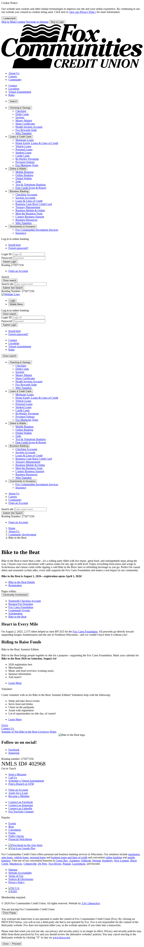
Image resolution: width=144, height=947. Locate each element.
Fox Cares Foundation (20, 607)
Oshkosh (86, 860)
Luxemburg (78, 863)
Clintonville (30, 863)
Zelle (18, 181)
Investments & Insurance (22, 481)
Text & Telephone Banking (30, 184)
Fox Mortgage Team (26, 165)
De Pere (42, 863)
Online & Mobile (18, 423)
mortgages (134, 854)
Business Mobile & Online (30, 210)
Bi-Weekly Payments (27, 158)
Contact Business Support (29, 216)
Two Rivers (54, 863)
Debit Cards (22, 114)
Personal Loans (23, 149)
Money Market (23, 120)
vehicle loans (21, 857)
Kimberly (107, 860)
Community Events (19, 610)
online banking (114, 857)
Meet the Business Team (28, 213)
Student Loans (23, 152)
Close (6, 943)
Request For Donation (20, 604)
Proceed (16, 943)
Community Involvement (22, 534)
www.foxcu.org (61, 937)
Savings (19, 117)
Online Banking (24, 175)
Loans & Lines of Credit (28, 200)
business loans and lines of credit (69, 857)
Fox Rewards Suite (26, 130)
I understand (9, 18)
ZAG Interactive (91, 903)
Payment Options (25, 162)
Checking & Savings (20, 362)
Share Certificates (25, 123)
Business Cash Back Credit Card (33, 204)
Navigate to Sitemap (37, 21)
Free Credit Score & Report (30, 187)
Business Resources (26, 219)
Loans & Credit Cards (21, 391)
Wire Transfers (23, 133)
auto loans (7, 857)
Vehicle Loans (23, 146)
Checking (20, 111)
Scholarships (15, 613)
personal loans (38, 857)
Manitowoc (15, 863)
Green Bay (62, 860)
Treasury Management (27, 207)
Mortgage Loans (24, 140)
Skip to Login (57, 22)
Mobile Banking (24, 172)
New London (121, 860)
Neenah (96, 860)
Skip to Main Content (13, 21)
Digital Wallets (23, 178)
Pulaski (67, 863)
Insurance (20, 232)
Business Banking (19, 446)
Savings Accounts (25, 197)
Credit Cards (22, 155)
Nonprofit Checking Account (24, 600)
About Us (13, 531)
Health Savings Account (28, 126)
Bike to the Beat (17, 616)
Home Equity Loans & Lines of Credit (36, 143)
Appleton (74, 860)
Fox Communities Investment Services (36, 229)
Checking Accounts (26, 194)
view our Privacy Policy (82, 12)
